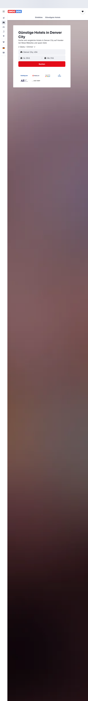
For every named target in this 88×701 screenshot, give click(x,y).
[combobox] (27, 47)
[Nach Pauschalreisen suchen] (3, 31)
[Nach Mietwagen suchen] (3, 27)
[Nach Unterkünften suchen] (3, 22)
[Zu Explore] (3, 36)
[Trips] (3, 42)
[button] (3, 11)
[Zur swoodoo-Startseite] (15, 11)
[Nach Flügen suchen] (3, 18)
